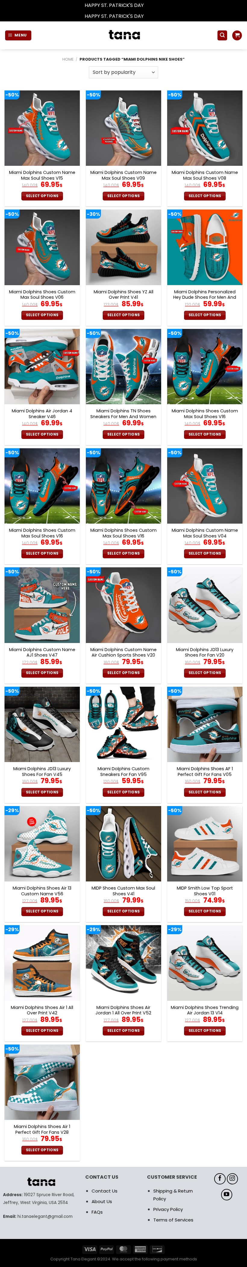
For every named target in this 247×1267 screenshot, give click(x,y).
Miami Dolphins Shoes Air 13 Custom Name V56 (42, 891)
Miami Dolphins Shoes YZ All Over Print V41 (123, 294)
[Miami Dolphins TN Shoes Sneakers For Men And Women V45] (123, 366)
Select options (42, 196)
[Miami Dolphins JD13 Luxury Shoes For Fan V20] (204, 605)
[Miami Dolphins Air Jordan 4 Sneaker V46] (42, 366)
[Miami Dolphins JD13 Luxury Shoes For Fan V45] (42, 724)
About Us (102, 1201)
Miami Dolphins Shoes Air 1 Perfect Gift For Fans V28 (42, 1129)
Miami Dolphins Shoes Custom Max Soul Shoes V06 (42, 294)
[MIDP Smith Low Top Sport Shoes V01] (204, 843)
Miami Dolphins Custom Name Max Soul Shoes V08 (205, 175)
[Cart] (237, 35)
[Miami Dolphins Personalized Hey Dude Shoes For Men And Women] (204, 247)
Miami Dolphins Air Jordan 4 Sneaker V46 (42, 413)
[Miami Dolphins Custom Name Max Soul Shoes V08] (204, 128)
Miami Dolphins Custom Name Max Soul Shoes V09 (123, 175)
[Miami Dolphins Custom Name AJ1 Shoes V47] (42, 605)
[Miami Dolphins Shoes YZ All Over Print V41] (123, 247)
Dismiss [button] (153, 5)
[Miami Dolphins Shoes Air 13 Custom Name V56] (42, 843)
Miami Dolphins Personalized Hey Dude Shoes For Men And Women (204, 297)
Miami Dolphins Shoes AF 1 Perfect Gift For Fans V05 (205, 771)
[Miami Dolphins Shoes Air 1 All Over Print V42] (42, 963)
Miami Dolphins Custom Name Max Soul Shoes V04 (205, 533)
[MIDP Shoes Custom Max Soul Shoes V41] (123, 843)
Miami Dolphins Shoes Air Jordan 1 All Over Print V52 (123, 1010)
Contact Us (104, 1191)
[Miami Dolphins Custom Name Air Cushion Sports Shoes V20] (123, 605)
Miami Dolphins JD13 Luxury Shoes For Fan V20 (204, 652)
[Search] (222, 35)
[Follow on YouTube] (227, 1194)
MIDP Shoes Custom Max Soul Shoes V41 (123, 891)
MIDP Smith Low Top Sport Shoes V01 (205, 891)
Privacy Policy (168, 1209)
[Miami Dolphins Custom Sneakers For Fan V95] (123, 724)
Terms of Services (173, 1220)
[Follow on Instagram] (232, 1179)
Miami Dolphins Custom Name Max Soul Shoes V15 (42, 175)
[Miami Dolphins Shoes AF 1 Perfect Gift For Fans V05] (204, 724)
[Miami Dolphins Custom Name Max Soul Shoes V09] (123, 128)
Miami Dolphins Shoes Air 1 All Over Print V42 (42, 1010)
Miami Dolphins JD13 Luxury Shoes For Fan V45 (42, 771)
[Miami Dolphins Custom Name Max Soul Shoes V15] (42, 128)
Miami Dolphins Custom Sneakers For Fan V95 (123, 771)
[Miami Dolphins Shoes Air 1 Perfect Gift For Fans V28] (42, 1082)
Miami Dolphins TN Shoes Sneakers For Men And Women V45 (123, 416)
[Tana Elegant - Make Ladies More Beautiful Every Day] (123, 35)
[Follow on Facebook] (220, 1179)
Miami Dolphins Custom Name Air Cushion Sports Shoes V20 (123, 652)
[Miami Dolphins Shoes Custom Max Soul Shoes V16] (204, 366)
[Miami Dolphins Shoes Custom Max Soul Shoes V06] (42, 247)
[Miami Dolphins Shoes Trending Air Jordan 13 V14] (204, 963)
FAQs (97, 1212)
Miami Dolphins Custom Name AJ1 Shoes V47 (42, 652)
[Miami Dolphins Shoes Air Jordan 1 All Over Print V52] (123, 963)
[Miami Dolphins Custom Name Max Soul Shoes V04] (204, 486)
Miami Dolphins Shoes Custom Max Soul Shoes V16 (205, 413)
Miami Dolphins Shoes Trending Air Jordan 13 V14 (205, 1010)
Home (67, 59)
